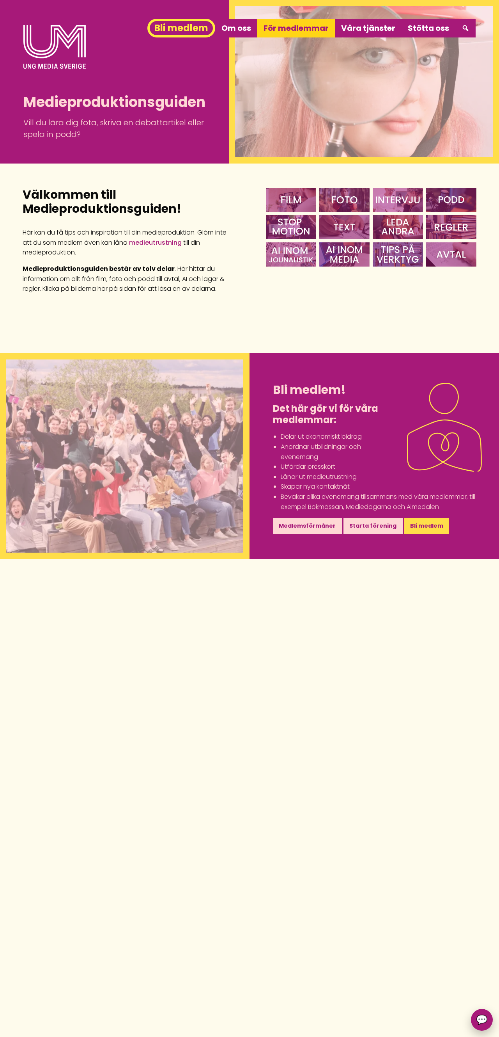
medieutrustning (155, 242)
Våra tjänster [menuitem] (368, 28)
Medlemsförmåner (307, 526)
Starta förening (372, 526)
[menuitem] (465, 28)
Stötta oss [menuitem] (428, 28)
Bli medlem (426, 526)
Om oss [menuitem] (236, 28)
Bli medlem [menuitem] (181, 27)
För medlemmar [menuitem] (296, 28)
